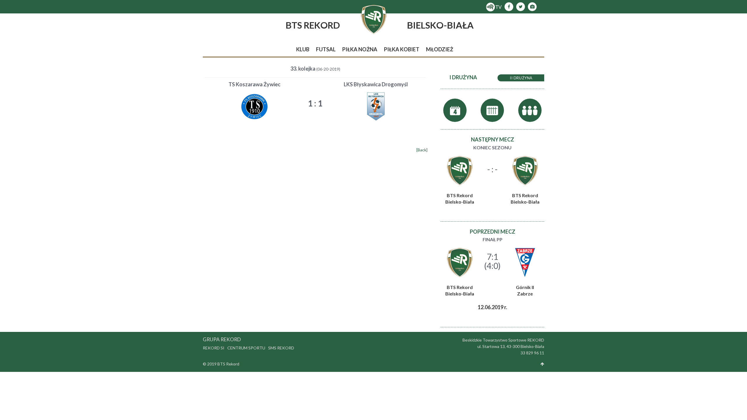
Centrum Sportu (246, 347)
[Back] (421, 149)
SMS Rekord (281, 347)
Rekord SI (213, 347)
